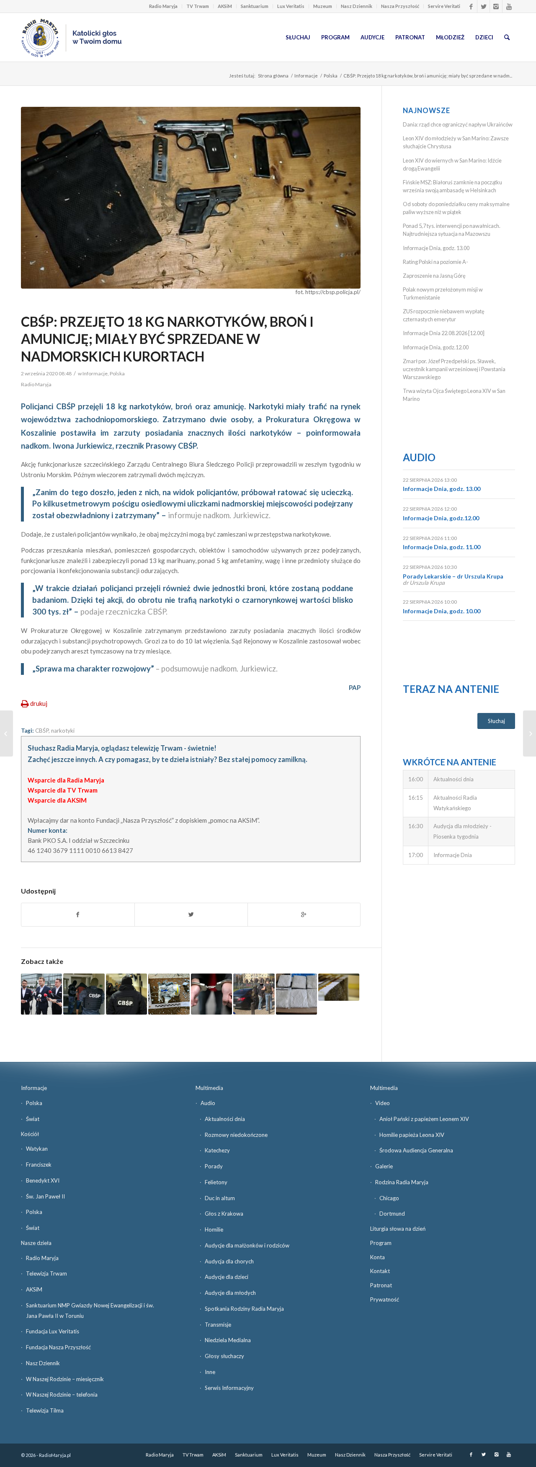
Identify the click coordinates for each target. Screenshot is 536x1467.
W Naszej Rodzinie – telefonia (62, 1394)
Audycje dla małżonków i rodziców (247, 1245)
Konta (377, 1257)
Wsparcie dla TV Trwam (63, 790)
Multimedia (209, 1088)
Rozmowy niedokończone (236, 1134)
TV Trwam (197, 6)
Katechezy (217, 1150)
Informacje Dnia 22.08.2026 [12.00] (443, 333)
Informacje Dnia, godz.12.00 (436, 347)
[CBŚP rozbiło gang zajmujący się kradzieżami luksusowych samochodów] (83, 994)
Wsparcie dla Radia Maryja (66, 780)
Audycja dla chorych (229, 1261)
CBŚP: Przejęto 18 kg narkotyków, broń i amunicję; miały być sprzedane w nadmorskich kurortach (167, 338)
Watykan (37, 1148)
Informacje (306, 75)
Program (381, 1243)
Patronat (381, 1285)
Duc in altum (220, 1198)
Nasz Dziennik (356, 6)
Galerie (384, 1166)
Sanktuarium (254, 6)
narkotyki (63, 730)
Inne (210, 1372)
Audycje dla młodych (230, 1292)
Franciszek (39, 1164)
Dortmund (392, 1213)
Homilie (214, 1229)
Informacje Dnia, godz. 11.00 (441, 546)
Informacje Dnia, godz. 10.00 (441, 611)
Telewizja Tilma (45, 1410)
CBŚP (42, 730)
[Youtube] (508, 6)
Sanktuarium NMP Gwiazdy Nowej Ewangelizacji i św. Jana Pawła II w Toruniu (90, 1310)
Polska (331, 75)
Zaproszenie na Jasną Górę (434, 275)
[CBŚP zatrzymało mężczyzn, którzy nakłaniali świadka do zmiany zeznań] (126, 994)
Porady (214, 1166)
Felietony (216, 1182)
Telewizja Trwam (46, 1273)
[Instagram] (496, 6)
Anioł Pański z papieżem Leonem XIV (424, 1119)
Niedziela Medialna (228, 1340)
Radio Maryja (163, 6)
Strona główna (273, 75)
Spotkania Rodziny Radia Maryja (244, 1308)
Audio (419, 457)
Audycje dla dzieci (226, 1276)
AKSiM (225, 6)
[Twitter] (483, 6)
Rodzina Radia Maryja (401, 1182)
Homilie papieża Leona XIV (411, 1134)
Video (382, 1103)
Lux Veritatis (290, 6)
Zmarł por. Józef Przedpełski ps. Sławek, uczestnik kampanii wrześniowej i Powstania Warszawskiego (454, 369)
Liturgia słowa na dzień (397, 1228)
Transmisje (218, 1324)
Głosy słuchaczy (224, 1356)
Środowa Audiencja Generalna (416, 1150)
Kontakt (380, 1271)
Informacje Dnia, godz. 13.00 (436, 248)
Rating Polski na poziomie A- (435, 261)
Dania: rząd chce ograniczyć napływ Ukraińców (458, 124)
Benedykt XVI (42, 1180)
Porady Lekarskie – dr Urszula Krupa (453, 576)
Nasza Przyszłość (400, 6)
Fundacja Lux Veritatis (52, 1331)
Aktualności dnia (225, 1119)
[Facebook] (471, 6)
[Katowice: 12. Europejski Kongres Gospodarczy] (529, 733)
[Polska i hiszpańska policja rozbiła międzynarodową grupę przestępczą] (338, 987)
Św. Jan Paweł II (45, 1196)
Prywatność (384, 1299)
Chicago (389, 1198)
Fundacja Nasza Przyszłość (58, 1347)
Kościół (30, 1134)
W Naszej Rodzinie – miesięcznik (65, 1379)
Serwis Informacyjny (229, 1387)
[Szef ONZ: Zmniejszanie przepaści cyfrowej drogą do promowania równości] (6, 733)
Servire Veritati (444, 6)
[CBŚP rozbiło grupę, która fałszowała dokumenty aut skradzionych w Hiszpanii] (253, 994)
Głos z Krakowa (224, 1213)
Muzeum (322, 6)
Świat (32, 1119)
